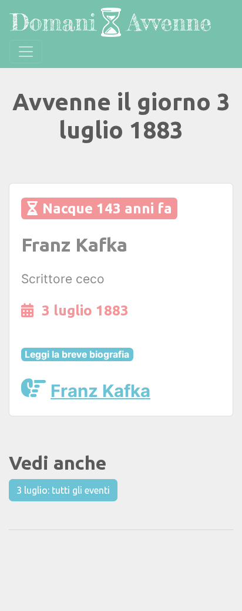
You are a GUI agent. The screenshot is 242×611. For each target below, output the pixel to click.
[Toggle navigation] (25, 51)
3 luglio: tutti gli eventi (63, 490)
